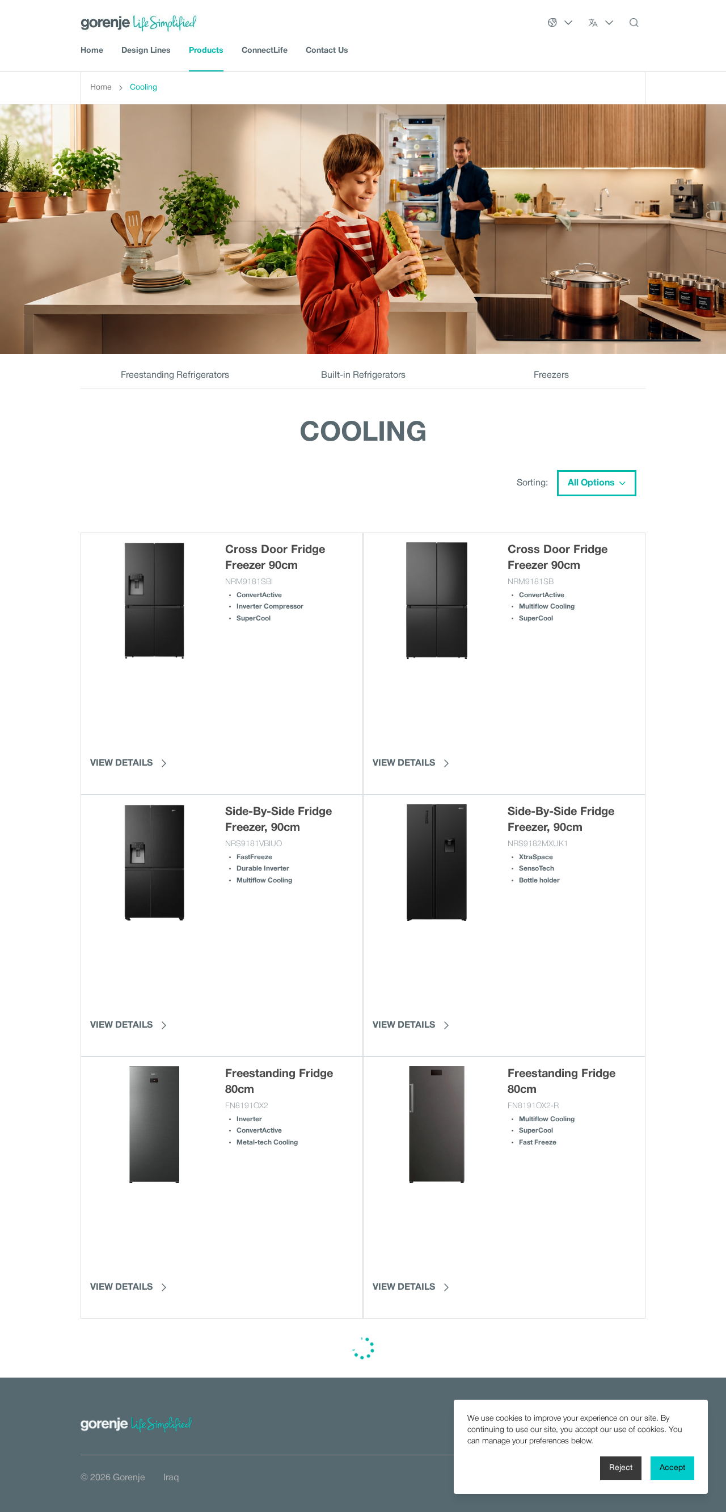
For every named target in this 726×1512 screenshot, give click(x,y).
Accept (672, 1468)
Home (92, 50)
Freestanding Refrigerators (175, 375)
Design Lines (146, 50)
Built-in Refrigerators (363, 375)
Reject (620, 1468)
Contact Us (327, 50)
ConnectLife (265, 50)
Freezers (551, 375)
